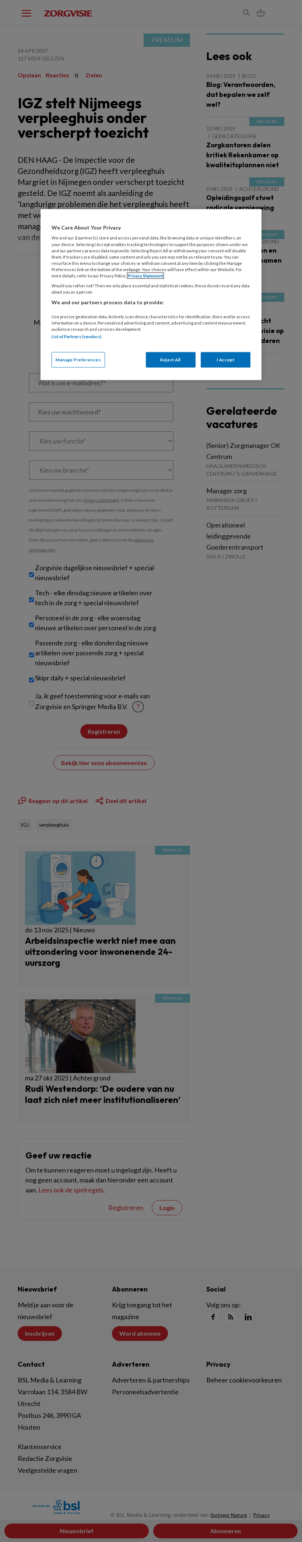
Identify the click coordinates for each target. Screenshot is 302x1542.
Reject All (170, 359)
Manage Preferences (78, 359)
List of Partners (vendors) (77, 336)
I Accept (226, 359)
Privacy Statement (145, 275)
